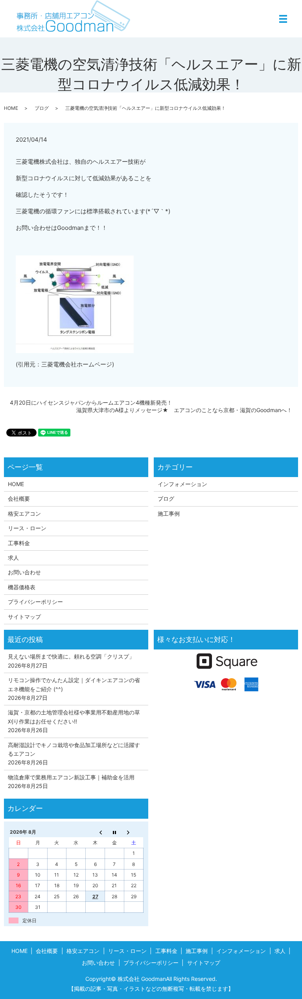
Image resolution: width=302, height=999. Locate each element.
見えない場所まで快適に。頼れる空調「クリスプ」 (71, 656)
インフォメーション (182, 484)
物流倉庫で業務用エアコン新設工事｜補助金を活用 (71, 777)
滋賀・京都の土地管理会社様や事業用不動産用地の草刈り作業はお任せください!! (74, 716)
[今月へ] (114, 832)
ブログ (42, 108)
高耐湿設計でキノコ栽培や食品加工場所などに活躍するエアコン (74, 749)
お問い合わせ (24, 572)
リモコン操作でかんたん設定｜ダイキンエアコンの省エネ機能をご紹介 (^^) (74, 684)
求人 (13, 557)
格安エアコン (24, 513)
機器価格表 (21, 587)
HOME (11, 108)
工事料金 (19, 543)
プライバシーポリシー (35, 601)
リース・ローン (27, 528)
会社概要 (19, 498)
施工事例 (169, 513)
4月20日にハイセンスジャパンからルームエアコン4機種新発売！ (91, 402)
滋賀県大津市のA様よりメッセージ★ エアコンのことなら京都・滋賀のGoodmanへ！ (184, 410)
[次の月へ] (133, 832)
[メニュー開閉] (283, 19)
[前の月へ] (95, 832)
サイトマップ (24, 616)
